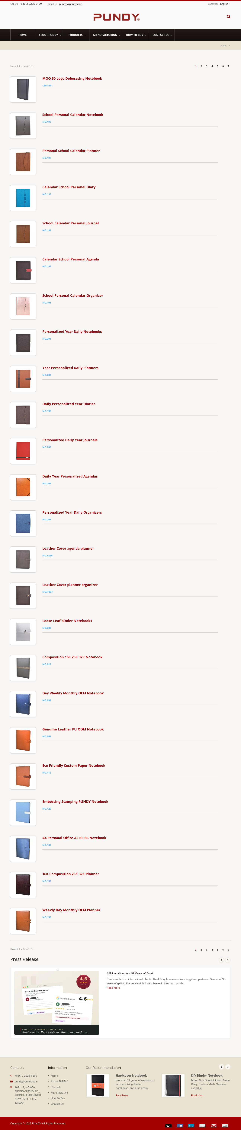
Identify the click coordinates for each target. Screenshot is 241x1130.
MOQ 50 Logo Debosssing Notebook (72, 78)
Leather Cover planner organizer (70, 584)
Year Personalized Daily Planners (70, 368)
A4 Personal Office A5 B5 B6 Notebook (74, 838)
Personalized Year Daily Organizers (72, 512)
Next (228, 960)
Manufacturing (105, 35)
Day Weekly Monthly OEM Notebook (73, 693)
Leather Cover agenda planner (68, 548)
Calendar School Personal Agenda (70, 259)
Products (76, 35)
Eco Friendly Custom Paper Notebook (73, 765)
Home (23, 35)
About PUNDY (49, 35)
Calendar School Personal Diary (68, 187)
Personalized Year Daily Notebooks (72, 331)
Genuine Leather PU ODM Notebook (73, 729)
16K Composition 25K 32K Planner (70, 874)
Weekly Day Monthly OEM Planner (71, 910)
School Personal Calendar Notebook (72, 114)
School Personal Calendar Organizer (72, 295)
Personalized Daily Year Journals (70, 440)
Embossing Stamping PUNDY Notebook (75, 801)
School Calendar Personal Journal (70, 223)
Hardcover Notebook (131, 1075)
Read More (113, 987)
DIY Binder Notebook (207, 1075)
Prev (221, 960)
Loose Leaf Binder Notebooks (67, 620)
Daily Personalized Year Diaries (68, 404)
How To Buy (135, 35)
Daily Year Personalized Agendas (70, 476)
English (224, 4)
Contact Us (161, 35)
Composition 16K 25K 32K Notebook (72, 657)
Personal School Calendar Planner (71, 150)
